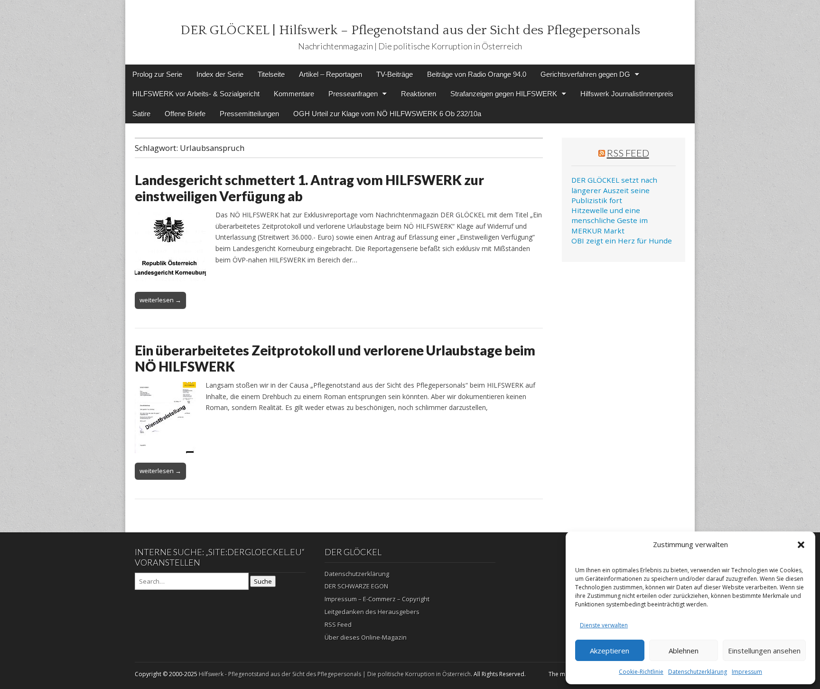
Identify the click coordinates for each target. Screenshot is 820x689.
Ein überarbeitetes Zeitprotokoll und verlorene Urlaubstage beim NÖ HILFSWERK (335, 358)
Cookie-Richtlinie (641, 672)
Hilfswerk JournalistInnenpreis (626, 94)
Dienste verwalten (604, 625)
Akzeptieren (609, 650)
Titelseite (271, 74)
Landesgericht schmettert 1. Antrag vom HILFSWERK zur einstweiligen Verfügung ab (309, 188)
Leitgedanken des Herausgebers (372, 611)
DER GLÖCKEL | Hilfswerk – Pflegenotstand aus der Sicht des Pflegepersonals (410, 30)
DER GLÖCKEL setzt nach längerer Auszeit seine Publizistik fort (614, 190)
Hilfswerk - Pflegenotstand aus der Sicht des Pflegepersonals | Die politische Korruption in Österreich (335, 674)
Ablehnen (684, 650)
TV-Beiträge (394, 74)
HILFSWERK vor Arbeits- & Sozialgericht (196, 94)
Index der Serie (219, 74)
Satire (141, 114)
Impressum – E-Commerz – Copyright (377, 599)
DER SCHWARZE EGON (356, 586)
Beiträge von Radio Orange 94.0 (476, 74)
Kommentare (294, 94)
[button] (801, 544)
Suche (263, 581)
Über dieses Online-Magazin (366, 637)
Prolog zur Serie (157, 74)
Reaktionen (418, 94)
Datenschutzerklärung (697, 672)
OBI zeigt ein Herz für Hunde (621, 240)
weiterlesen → (160, 300)
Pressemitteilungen (249, 114)
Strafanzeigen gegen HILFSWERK (503, 94)
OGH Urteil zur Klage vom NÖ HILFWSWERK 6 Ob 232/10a (387, 114)
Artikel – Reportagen (330, 74)
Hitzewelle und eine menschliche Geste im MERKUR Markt (609, 220)
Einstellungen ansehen (764, 650)
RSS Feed (628, 152)
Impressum (747, 672)
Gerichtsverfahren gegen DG (585, 74)
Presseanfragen (353, 94)
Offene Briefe (185, 114)
